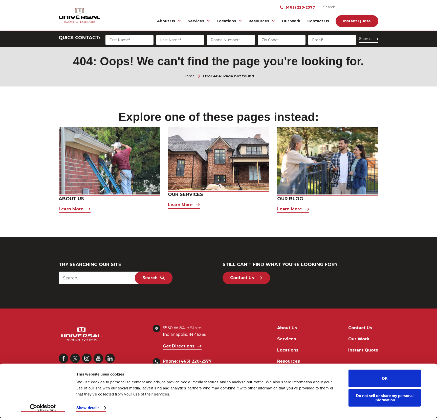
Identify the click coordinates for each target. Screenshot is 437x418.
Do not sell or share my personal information (384, 397)
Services (196, 21)
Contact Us (318, 21)
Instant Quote (357, 21)
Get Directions (178, 346)
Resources (259, 21)
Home (189, 76)
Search (150, 277)
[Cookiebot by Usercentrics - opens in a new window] (43, 408)
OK (385, 378)
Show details (87, 408)
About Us (166, 21)
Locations (226, 21)
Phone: (187, 361)
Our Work (291, 21)
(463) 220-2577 (300, 8)
